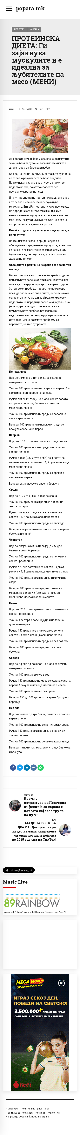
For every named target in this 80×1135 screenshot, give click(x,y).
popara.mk (30, 8)
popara (11, 109)
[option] (40, 136)
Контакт (40, 1112)
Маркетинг (54, 1112)
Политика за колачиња (19, 1112)
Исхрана (34, 29)
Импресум (12, 1108)
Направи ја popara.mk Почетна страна (28, 1116)
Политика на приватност (35, 1108)
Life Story (19, 29)
